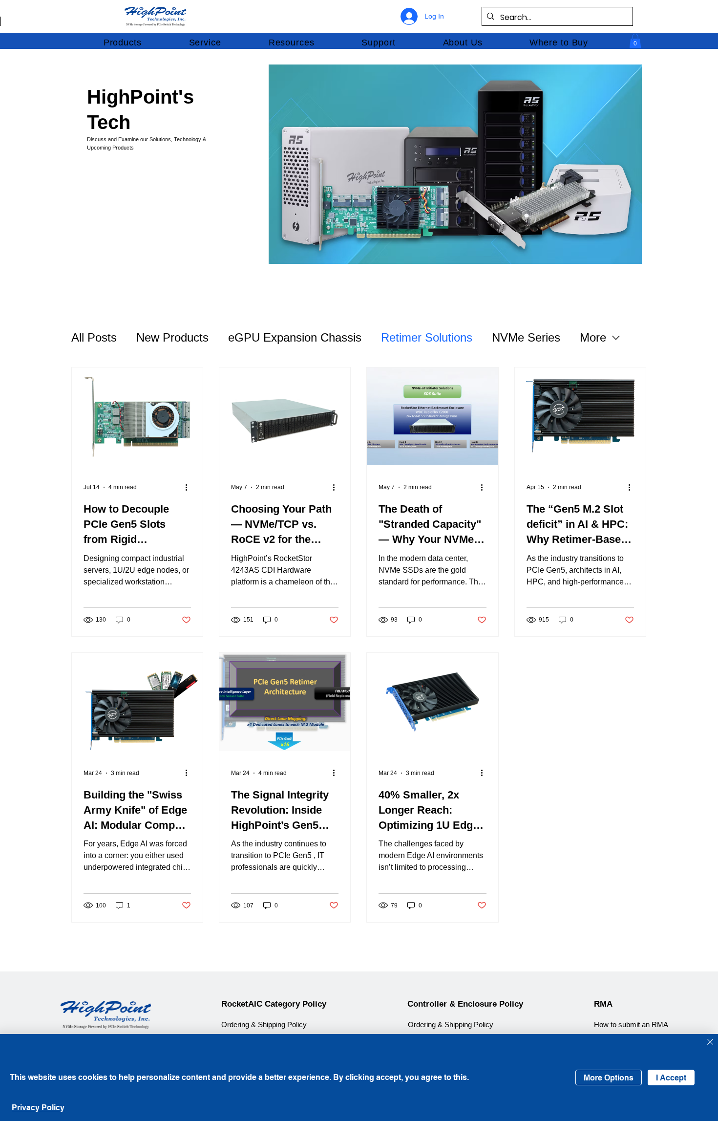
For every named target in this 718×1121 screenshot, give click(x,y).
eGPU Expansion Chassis (294, 337)
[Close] (710, 1042)
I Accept (671, 1077)
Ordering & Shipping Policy (264, 1025)
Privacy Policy (38, 1107)
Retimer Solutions (426, 337)
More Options (609, 1077)
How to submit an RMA (631, 1025)
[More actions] (189, 487)
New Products (172, 337)
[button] (122, 42)
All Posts (94, 337)
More (593, 337)
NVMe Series (526, 337)
